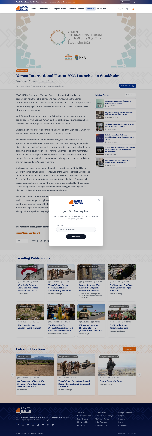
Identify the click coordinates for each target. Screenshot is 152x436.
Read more (125, 2)
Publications (43, 9)
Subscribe (76, 237)
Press (89, 9)
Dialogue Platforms (59, 9)
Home (33, 9)
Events (81, 9)
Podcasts (73, 9)
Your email (59, 225)
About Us (101, 9)
